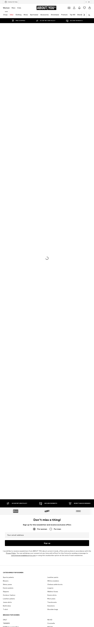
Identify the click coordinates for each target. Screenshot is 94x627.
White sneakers (53, 581)
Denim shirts (52, 595)
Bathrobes (7, 606)
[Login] (74, 7)
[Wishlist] (84, 7)
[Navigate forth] (84, 15)
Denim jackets (8, 588)
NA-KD (49, 620)
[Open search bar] (88, 15)
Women (6, 8)
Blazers (5, 581)
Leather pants (52, 577)
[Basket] (89, 7)
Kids (19, 8)
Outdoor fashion (9, 595)
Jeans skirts (7, 602)
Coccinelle (51, 623)
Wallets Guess (52, 591)
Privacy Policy (11, 553)
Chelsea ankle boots (55, 584)
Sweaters (51, 606)
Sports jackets (8, 577)
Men (13, 8)
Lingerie (50, 588)
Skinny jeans (7, 584)
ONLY (5, 620)
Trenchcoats (52, 602)
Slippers (6, 591)
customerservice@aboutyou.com (23, 555)
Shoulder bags (52, 609)
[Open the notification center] (79, 8)
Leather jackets (9, 599)
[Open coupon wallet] (69, 7)
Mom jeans (51, 599)
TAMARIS (6, 623)
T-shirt (5, 609)
